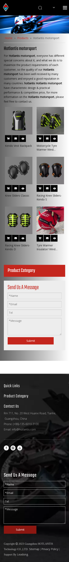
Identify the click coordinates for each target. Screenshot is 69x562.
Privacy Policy (49, 549)
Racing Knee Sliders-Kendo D (17, 247)
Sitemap (34, 549)
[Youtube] (19, 447)
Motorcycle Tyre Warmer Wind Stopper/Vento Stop (49, 148)
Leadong (22, 554)
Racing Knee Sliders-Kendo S (49, 197)
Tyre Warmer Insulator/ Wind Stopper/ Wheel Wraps (46, 247)
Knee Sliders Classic (17, 195)
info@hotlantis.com (24, 429)
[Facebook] (6, 447)
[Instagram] (13, 447)
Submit (30, 341)
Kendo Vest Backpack (18, 146)
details (25, 137)
